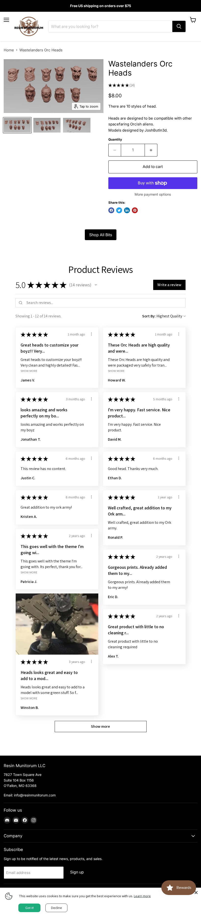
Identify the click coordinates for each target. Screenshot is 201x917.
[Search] (179, 26)
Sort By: (149, 316)
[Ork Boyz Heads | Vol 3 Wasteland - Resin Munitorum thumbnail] (17, 125)
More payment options (153, 194)
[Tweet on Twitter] (119, 210)
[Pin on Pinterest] (135, 210)
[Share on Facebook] (111, 210)
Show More (29, 371)
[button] (96, 285)
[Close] (196, 892)
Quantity (115, 139)
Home (9, 50)
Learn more (142, 896)
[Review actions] (91, 334)
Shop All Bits (100, 234)
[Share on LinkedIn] (127, 210)
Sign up (77, 872)
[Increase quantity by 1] (151, 150)
